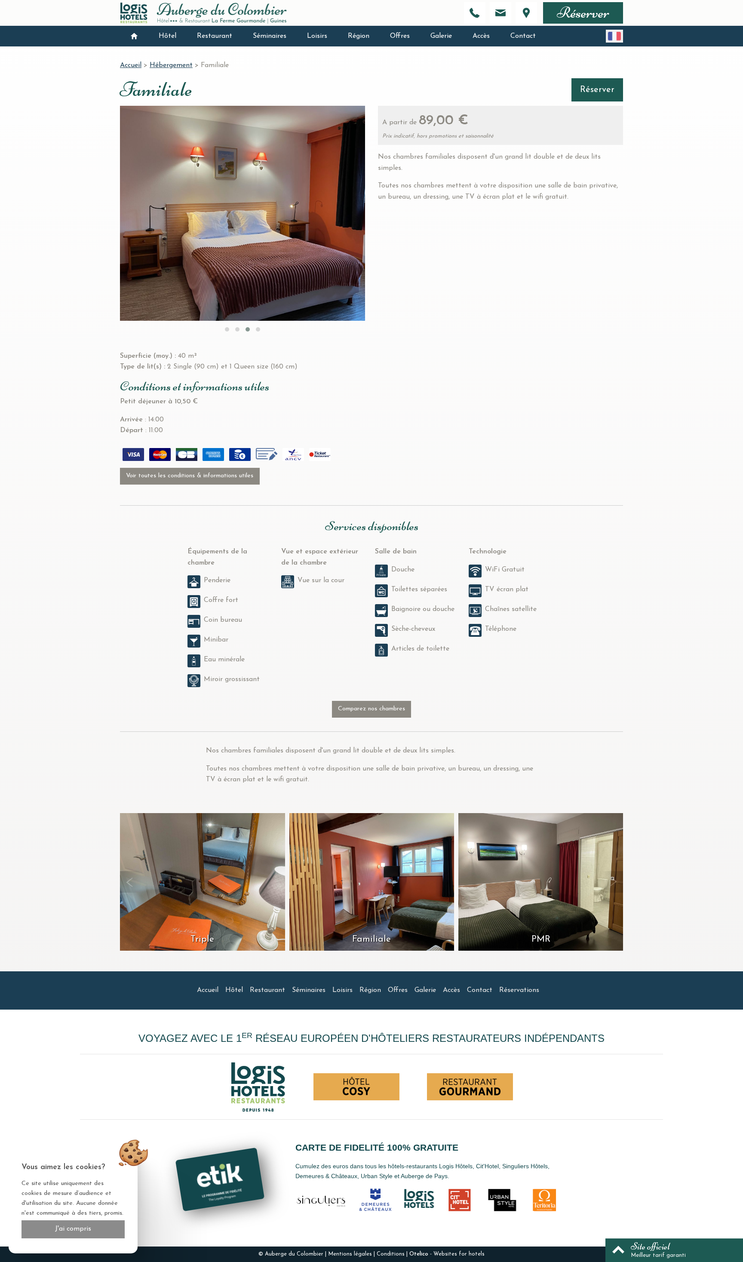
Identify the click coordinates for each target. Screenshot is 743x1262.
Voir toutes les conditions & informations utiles (189, 476)
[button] (227, 329)
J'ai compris (73, 1228)
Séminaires (269, 36)
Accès (481, 36)
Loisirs (317, 36)
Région (358, 36)
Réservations (519, 990)
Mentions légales (350, 1254)
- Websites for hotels (447, 1254)
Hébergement (171, 65)
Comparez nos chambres (371, 709)
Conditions (391, 1254)
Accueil (130, 65)
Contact (523, 36)
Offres (400, 36)
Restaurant (214, 36)
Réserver (583, 12)
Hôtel (167, 36)
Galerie (441, 36)
